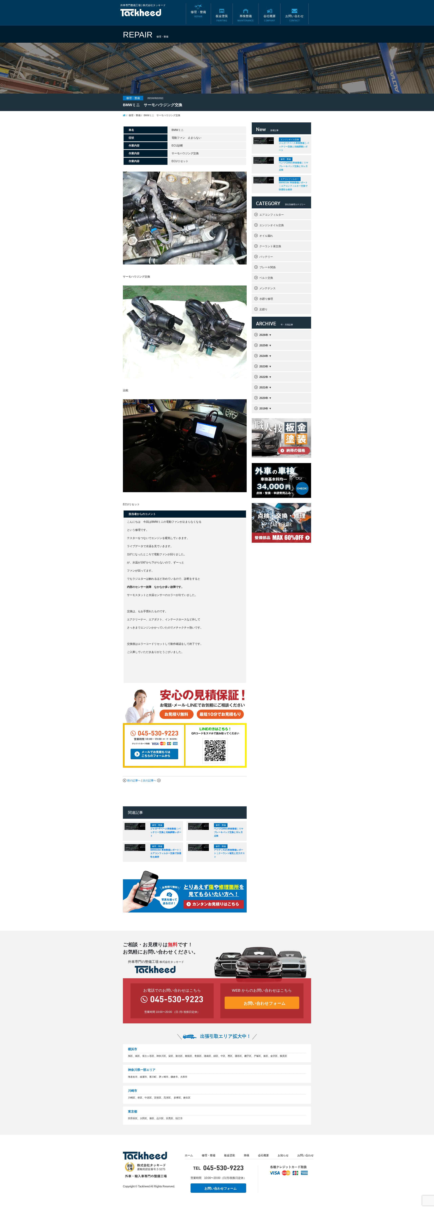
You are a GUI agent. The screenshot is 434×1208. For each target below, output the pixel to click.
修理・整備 (208, 1155)
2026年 (263, 334)
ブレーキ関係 (267, 267)
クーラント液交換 (270, 246)
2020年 (263, 398)
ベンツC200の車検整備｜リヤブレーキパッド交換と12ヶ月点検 (228, 832)
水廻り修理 (266, 298)
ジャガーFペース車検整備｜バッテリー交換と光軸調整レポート (165, 832)
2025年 (263, 345)
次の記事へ (149, 780)
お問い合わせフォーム (265, 1003)
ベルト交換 (266, 277)
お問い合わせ (305, 1155)
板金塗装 (229, 1155)
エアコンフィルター (271, 214)
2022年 (263, 377)
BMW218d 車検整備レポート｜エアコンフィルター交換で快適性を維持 (165, 853)
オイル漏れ (266, 235)
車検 (246, 1155)
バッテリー (266, 256)
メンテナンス (267, 288)
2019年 (263, 408)
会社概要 (263, 1155)
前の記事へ (134, 780)
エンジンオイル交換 (271, 225)
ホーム (189, 1155)
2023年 (263, 366)
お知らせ (283, 1155)
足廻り (263, 309)
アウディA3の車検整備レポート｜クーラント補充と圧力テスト (229, 853)
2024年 (263, 356)
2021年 (263, 387)
